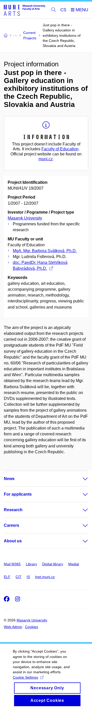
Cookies (31, 627)
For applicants (18, 494)
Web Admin (13, 627)
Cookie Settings (25, 677)
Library (31, 564)
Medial (73, 564)
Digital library (52, 564)
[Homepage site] (24, 10)
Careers (11, 525)
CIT (18, 577)
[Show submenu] (80, 478)
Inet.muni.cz (45, 577)
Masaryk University (25, 218)
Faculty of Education (59, 149)
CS (63, 9)
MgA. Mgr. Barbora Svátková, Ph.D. (45, 251)
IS (28, 577)
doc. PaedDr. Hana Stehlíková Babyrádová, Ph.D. (40, 265)
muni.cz (46, 159)
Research (13, 510)
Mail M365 (12, 564)
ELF (7, 577)
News (9, 478)
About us (13, 541)
